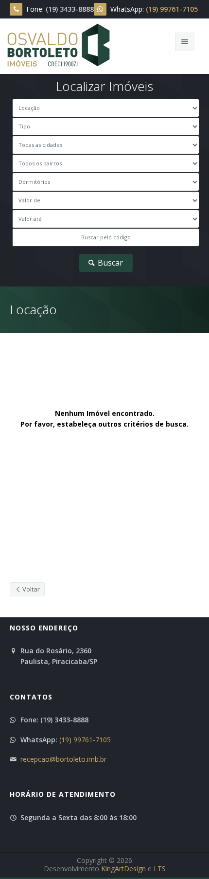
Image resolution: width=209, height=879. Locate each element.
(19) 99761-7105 (85, 739)
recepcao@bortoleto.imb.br (63, 759)
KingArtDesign (123, 868)
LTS (160, 868)
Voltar (30, 589)
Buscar (109, 262)
